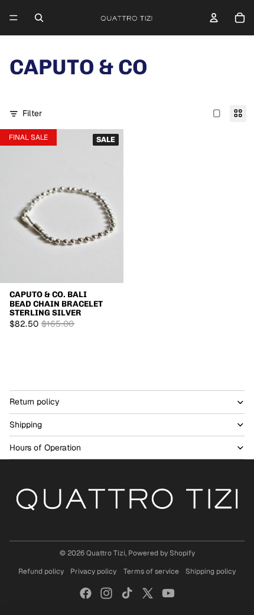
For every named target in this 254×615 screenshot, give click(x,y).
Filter (32, 113)
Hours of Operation (45, 447)
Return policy (34, 401)
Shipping (25, 424)
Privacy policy (93, 571)
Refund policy (41, 571)
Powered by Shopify (161, 553)
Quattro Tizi (105, 553)
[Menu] (13, 17)
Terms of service (151, 571)
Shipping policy (210, 571)
